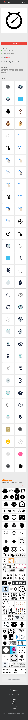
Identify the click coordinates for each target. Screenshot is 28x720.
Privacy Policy (14, 705)
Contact (14, 708)
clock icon (18, 485)
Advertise (14, 703)
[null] (5, 491)
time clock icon (9, 485)
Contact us (8, 57)
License (14, 699)
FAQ (14, 701)
